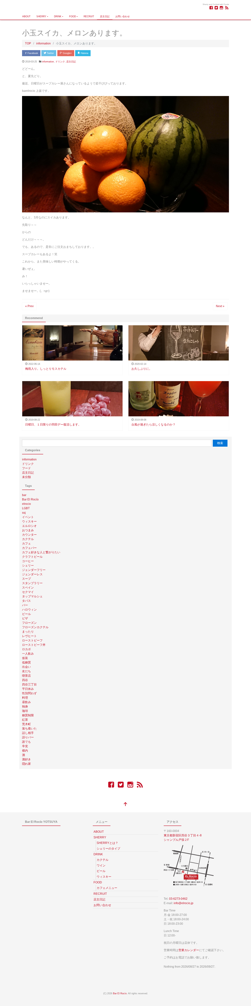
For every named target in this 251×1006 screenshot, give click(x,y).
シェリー (28, 565)
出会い (26, 666)
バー (25, 605)
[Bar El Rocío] (25, 6)
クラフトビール (32, 556)
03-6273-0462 (178, 898)
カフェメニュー (107, 887)
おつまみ (28, 530)
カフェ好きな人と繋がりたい (41, 552)
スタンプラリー (32, 583)
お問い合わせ (122, 16)
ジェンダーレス (32, 574)
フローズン (29, 622)
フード (26, 468)
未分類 (26, 477)
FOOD (72, 16)
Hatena (84, 53)
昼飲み (26, 702)
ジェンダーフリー (34, 569)
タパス (26, 600)
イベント (28, 517)
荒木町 (26, 724)
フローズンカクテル (35, 627)
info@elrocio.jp (183, 903)
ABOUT (26, 16)
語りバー (28, 737)
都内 (25, 750)
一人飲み (28, 653)
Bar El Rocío (30, 499)
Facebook (32, 53)
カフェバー (29, 547)
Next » (220, 306)
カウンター (29, 534)
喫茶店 (26, 675)
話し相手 (28, 732)
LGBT (26, 508)
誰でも (26, 741)
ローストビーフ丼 (34, 644)
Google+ (67, 53)
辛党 (25, 746)
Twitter (50, 53)
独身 (25, 706)
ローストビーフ (32, 640)
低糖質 (26, 662)
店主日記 (105, 16)
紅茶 (25, 719)
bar (24, 495)
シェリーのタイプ (108, 848)
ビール (26, 614)
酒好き (26, 759)
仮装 (25, 658)
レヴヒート (29, 636)
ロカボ (26, 649)
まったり (28, 631)
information (48, 61)
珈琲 (25, 710)
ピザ (25, 618)
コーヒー (28, 561)
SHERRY (41, 16)
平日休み (28, 688)
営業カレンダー (188, 950)
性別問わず (29, 693)
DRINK (57, 16)
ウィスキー (29, 521)
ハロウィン (29, 609)
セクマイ (28, 592)
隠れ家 (26, 763)
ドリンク (60, 61)
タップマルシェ (32, 596)
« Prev (29, 306)
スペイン (28, 587)
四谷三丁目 (29, 684)
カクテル (28, 539)
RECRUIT (89, 16)
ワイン (101, 865)
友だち (26, 671)
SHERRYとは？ (107, 842)
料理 (25, 697)
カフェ (26, 543)
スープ (26, 578)
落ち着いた (29, 728)
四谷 (25, 680)
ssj (24, 512)
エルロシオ (29, 525)
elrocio (26, 503)
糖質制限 (28, 715)
